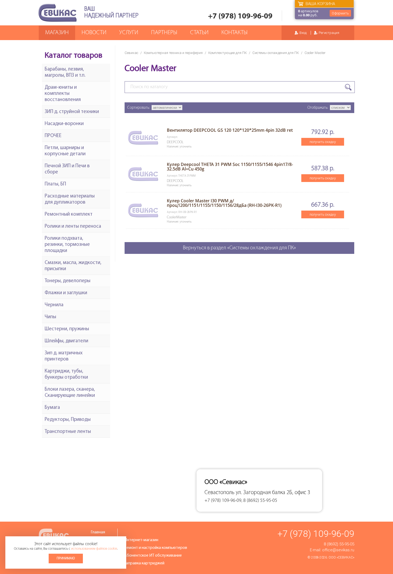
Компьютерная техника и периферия (173, 53)
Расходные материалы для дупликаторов (70, 199)
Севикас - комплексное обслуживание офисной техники (57, 13)
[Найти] (348, 87)
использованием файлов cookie (94, 548)
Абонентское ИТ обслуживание (153, 555)
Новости (94, 33)
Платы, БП (55, 184)
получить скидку (323, 142)
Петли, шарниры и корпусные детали (65, 151)
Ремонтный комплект (69, 214)
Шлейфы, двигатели (66, 341)
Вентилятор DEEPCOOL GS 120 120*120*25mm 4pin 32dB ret (230, 130)
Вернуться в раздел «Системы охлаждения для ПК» (239, 248)
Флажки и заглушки (66, 293)
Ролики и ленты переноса (73, 226)
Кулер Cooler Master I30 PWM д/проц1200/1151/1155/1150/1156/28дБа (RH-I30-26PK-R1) (224, 203)
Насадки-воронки (64, 123)
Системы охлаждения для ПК (275, 53)
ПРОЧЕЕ (53, 135)
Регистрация (329, 33)
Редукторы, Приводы (68, 419)
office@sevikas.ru (338, 550)
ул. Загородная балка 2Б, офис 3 (273, 492)
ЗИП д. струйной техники (72, 111)
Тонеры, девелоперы (67, 281)
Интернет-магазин (141, 540)
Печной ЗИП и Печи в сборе (67, 169)
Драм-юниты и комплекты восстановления (63, 93)
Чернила (54, 305)
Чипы (50, 317)
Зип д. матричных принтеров (64, 356)
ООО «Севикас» (341, 557)
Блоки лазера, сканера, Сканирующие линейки (70, 392)
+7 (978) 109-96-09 (240, 16)
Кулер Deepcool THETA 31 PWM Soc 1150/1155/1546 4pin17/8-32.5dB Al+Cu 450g (230, 166)
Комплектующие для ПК (227, 53)
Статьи (199, 33)
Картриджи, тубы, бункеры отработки (66, 374)
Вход (303, 33)
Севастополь (219, 492)
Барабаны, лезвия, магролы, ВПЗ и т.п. (65, 72)
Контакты (234, 33)
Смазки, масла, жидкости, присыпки (73, 266)
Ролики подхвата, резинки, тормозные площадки (67, 244)
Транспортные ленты (68, 431)
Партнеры (164, 33)
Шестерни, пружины (67, 329)
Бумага (52, 407)
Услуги (128, 33)
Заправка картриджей (144, 563)
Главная (98, 532)
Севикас (131, 53)
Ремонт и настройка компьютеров (155, 548)
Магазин (57, 33)
